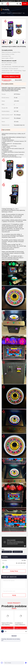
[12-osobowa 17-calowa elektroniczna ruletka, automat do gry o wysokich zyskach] (8, 616)
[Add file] (2, 662)
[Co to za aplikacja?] (3, 567)
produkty (8, 13)
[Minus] (26, 631)
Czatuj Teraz (14, 571)
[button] (25, 42)
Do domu (3, 13)
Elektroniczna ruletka (16, 13)
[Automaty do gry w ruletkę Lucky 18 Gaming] (14, 29)
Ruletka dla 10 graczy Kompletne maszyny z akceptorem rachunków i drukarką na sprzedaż (21, 624)
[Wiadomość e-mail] (7, 567)
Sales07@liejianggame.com (9, 1)
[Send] (26, 662)
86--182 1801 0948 (22, 1)
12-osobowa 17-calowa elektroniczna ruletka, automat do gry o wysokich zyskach (7, 624)
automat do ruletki (7, 551)
